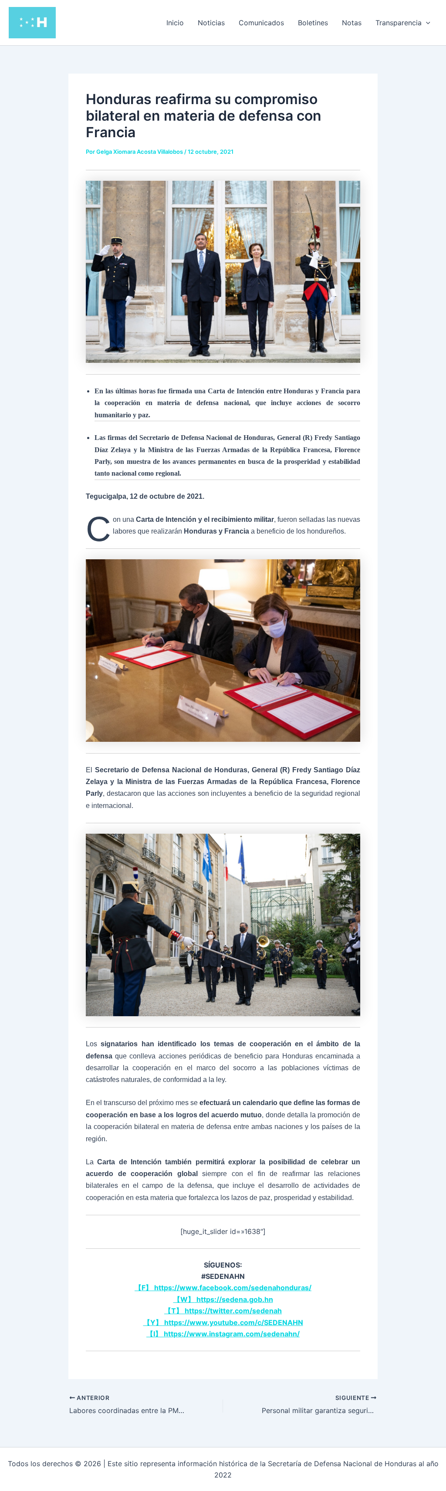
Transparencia (398, 22)
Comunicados (261, 22)
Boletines (313, 22)
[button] (426, 22)
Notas (352, 22)
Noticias (211, 22)
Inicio (175, 22)
